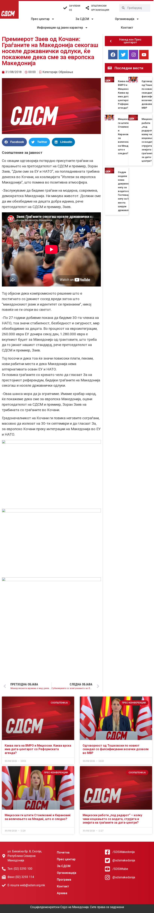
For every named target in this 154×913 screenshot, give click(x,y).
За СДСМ (82, 19)
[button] (14, 142)
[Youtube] (144, 54)
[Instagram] (133, 54)
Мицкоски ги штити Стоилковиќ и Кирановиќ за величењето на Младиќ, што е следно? (38, 817)
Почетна (63, 852)
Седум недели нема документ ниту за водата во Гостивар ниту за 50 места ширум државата (124, 191)
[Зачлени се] (65, 8)
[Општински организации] (87, 8)
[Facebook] (113, 54)
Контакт (127, 27)
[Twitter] (123, 54)
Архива (62, 893)
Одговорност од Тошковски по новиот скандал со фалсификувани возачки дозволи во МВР (116, 749)
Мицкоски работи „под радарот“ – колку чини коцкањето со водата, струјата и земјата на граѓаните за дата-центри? (112, 818)
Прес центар (40, 19)
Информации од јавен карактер (60, 27)
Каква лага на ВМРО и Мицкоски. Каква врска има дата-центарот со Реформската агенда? (38, 749)
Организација (124, 19)
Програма (64, 879)
